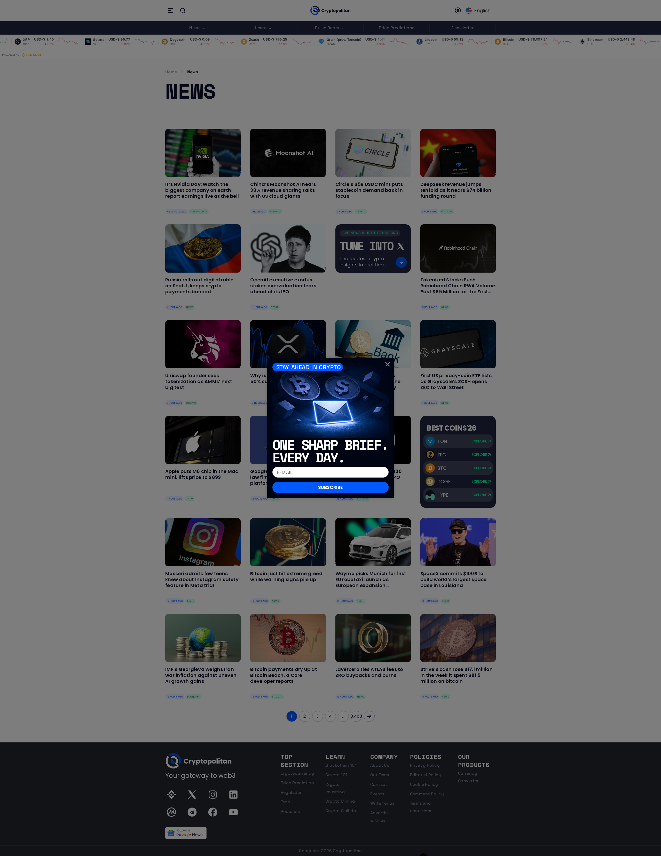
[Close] (387, 364)
